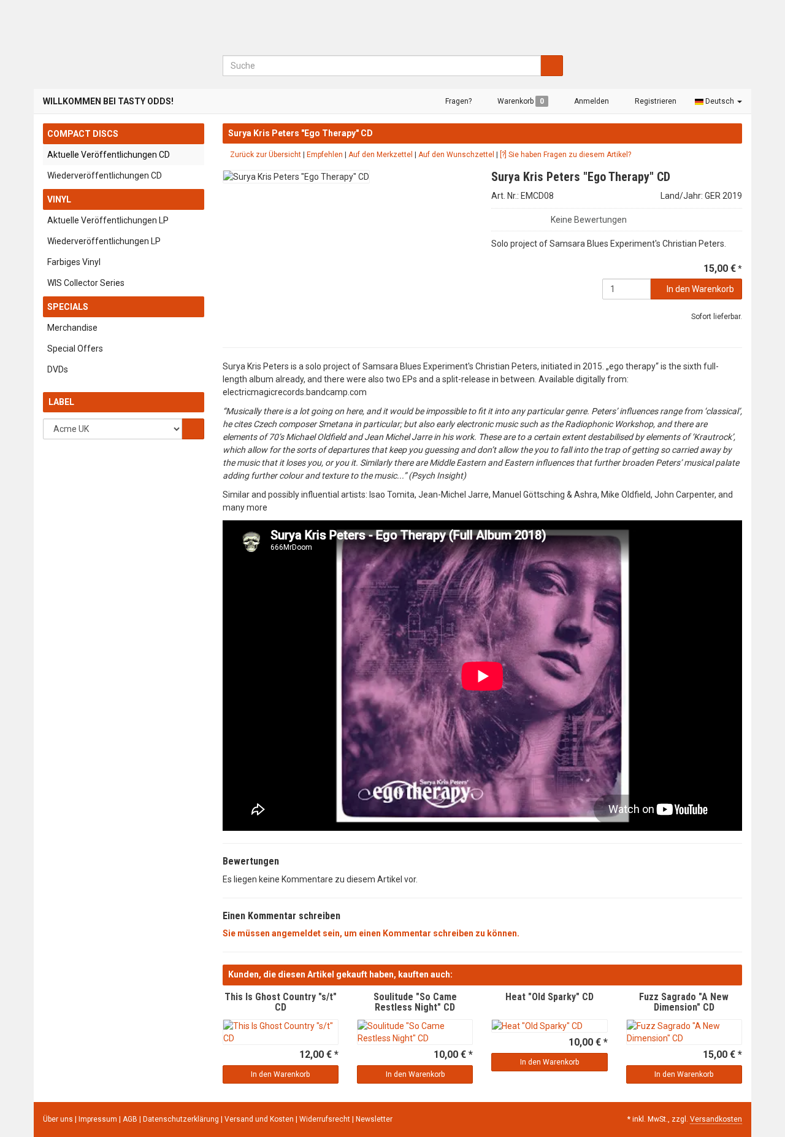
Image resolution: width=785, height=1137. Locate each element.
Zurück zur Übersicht (264, 154)
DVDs (57, 369)
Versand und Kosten (260, 1119)
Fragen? (457, 101)
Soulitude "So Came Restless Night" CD (415, 1002)
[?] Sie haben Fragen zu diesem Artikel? (565, 154)
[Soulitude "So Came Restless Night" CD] (415, 1032)
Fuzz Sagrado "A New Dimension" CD (684, 1002)
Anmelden (590, 101)
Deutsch (719, 101)
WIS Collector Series (85, 283)
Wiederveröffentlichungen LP (104, 241)
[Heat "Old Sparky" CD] (549, 1026)
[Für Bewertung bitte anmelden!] (496, 217)
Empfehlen (325, 154)
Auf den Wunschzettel (456, 154)
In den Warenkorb (699, 289)
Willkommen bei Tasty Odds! (108, 101)
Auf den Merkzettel (380, 154)
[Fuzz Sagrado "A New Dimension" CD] (684, 1032)
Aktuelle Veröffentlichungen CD (108, 155)
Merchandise (72, 328)
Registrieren (654, 101)
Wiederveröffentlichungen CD (104, 175)
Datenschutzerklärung (182, 1119)
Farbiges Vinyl (74, 262)
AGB (131, 1119)
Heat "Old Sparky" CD (549, 997)
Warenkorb (520, 101)
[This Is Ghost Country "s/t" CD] (281, 1032)
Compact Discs (82, 134)
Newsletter (374, 1119)
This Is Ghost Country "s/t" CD (280, 1002)
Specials (67, 307)
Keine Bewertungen (589, 220)
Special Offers (75, 348)
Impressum (98, 1119)
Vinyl (59, 199)
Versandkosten (716, 1119)
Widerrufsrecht (325, 1119)
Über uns (58, 1119)
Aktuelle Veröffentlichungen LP (108, 220)
